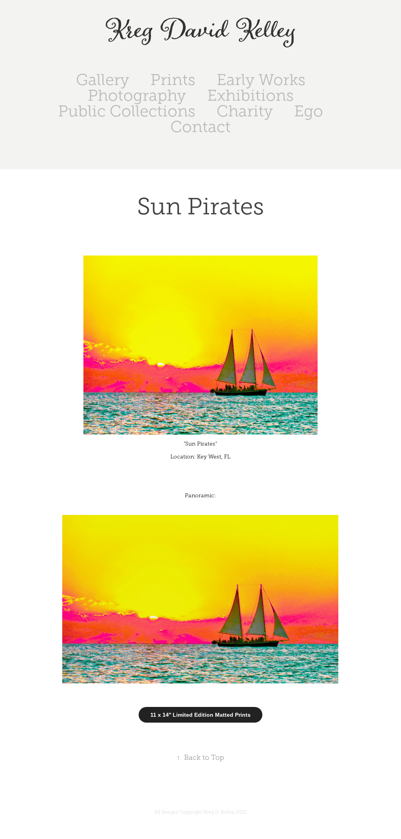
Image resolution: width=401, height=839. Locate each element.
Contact (200, 127)
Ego (308, 111)
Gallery (102, 80)
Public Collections (126, 111)
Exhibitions (250, 95)
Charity (245, 111)
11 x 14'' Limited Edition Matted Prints (200, 715)
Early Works (261, 80)
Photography (137, 95)
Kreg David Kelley (201, 31)
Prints (172, 80)
